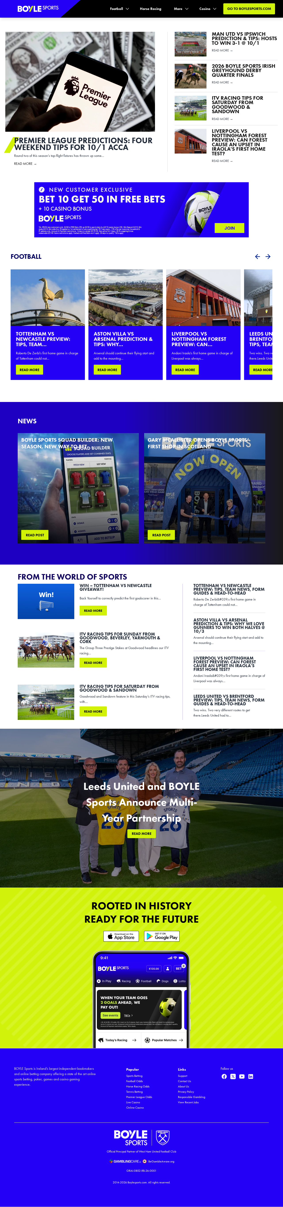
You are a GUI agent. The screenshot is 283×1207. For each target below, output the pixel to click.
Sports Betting (134, 1076)
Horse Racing (150, 9)
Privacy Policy (186, 1092)
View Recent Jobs (188, 1102)
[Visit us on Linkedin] (250, 1076)
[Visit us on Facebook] (224, 1076)
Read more (93, 611)
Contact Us (184, 1081)
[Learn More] (121, 936)
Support (182, 1076)
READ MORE (29, 370)
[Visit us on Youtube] (241, 1076)
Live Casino (133, 1102)
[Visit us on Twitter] (233, 1076)
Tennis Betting (134, 1092)
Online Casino (135, 1107)
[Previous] (257, 256)
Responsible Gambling (191, 1097)
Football (116, 9)
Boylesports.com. (137, 1182)
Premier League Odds (139, 1097)
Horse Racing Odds (137, 1086)
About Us (183, 1086)
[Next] (268, 256)
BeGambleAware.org (161, 1161)
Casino (204, 9)
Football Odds (134, 1081)
